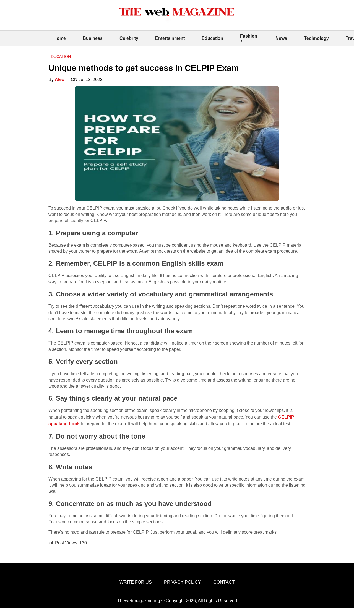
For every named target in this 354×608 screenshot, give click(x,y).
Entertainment (170, 38)
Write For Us (135, 582)
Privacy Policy (182, 582)
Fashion (248, 36)
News (281, 38)
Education (212, 38)
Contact (224, 582)
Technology (316, 38)
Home (59, 38)
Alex (59, 79)
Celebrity (128, 38)
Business (93, 38)
